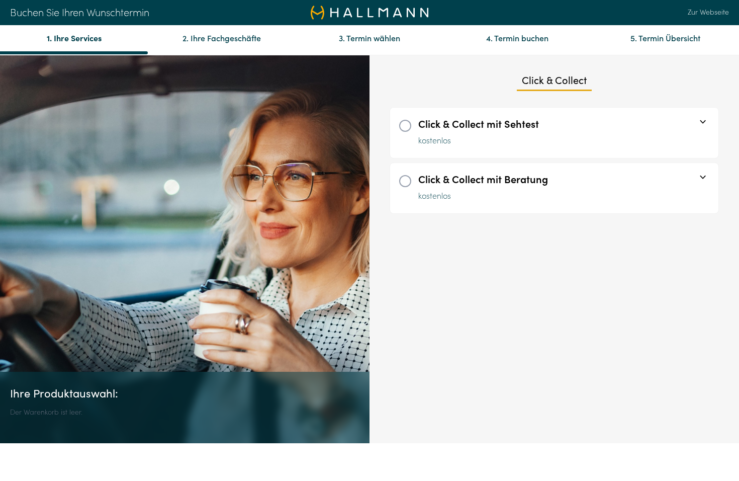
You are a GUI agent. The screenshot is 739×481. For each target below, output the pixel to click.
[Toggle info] (702, 121)
